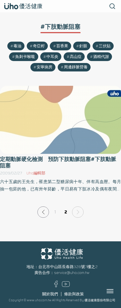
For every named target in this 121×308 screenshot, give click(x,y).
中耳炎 (52, 57)
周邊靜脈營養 (76, 67)
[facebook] (56, 286)
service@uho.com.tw (71, 273)
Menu (116, 291)
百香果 (62, 46)
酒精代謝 (101, 57)
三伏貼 (105, 46)
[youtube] (66, 286)
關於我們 (50, 294)
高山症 (76, 57)
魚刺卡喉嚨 (25, 57)
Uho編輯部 (35, 173)
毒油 (17, 46)
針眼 (83, 46)
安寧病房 (44, 67)
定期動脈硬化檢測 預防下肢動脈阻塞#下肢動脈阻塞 (58, 162)
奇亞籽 (39, 46)
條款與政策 (74, 294)
